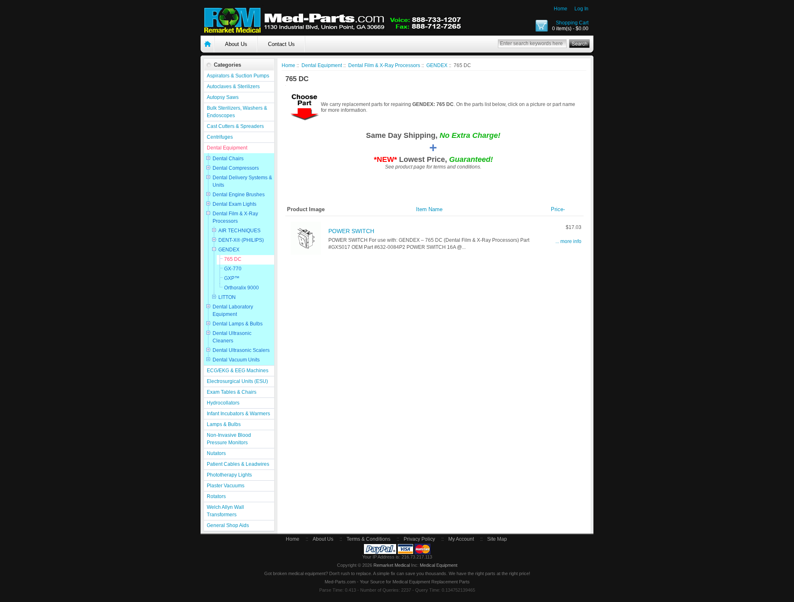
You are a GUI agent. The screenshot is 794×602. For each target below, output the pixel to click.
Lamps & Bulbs (224, 424)
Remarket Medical (391, 565)
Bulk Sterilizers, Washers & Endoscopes (237, 111)
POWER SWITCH (351, 231)
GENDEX (228, 250)
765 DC (233, 259)
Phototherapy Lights (229, 475)
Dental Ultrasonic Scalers (241, 350)
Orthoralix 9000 (241, 288)
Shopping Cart (572, 23)
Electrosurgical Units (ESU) (237, 381)
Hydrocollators (223, 403)
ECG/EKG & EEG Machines (237, 370)
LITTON (227, 297)
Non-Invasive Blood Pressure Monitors (229, 438)
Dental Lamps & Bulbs (238, 324)
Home (560, 9)
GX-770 (233, 269)
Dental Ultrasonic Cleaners (232, 337)
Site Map (497, 539)
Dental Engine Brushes (239, 194)
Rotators (216, 496)
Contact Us (281, 44)
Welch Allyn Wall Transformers (225, 511)
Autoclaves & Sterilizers (233, 86)
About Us (236, 44)
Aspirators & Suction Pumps (238, 76)
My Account (461, 539)
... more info (568, 241)
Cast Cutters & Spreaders (235, 126)
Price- (558, 209)
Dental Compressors (236, 168)
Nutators (216, 453)
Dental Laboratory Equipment (233, 310)
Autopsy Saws (223, 97)
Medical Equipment (438, 565)
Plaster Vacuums (225, 486)
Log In (581, 9)
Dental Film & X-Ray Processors (235, 217)
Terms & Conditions (368, 539)
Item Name (429, 209)
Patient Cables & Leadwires (238, 464)
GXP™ (231, 278)
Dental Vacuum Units (236, 360)
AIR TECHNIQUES (239, 231)
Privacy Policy (419, 539)
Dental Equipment (227, 148)
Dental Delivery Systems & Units (242, 181)
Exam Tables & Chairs (231, 392)
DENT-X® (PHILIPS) (241, 240)
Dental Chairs (228, 158)
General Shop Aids (228, 525)
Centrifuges (220, 137)
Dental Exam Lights (234, 204)
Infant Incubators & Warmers (238, 414)
